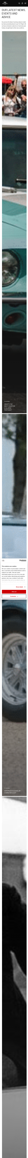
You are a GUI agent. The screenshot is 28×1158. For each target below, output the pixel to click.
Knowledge (7, 401)
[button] (25, 3)
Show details (19, 587)
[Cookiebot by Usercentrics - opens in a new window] (19, 561)
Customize (13, 596)
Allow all (14, 591)
